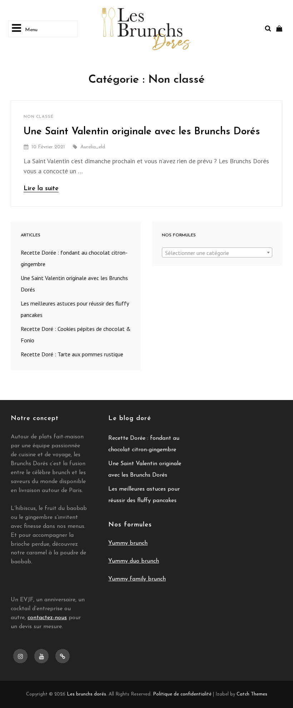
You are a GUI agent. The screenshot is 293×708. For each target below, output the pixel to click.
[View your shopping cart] (279, 28)
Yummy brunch (128, 543)
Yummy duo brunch (133, 561)
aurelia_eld (92, 147)
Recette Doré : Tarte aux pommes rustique (72, 354)
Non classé (39, 117)
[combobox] (217, 252)
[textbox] (217, 253)
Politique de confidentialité (182, 694)
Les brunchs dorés (86, 694)
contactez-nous (47, 618)
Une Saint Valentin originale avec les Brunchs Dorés (142, 132)
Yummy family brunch (137, 579)
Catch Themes (252, 694)
